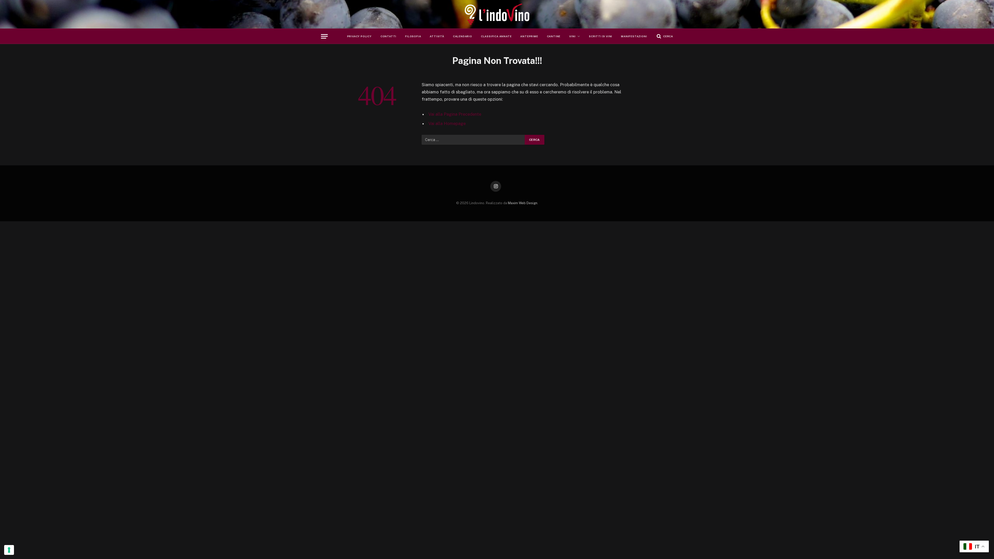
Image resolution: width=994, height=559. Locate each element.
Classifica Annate (496, 36)
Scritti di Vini (600, 36)
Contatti (388, 36)
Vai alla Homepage (447, 123)
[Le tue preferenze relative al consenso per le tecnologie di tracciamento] (9, 550)
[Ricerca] (664, 36)
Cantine (554, 36)
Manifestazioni (634, 36)
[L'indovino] (497, 14)
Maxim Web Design (522, 203)
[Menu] (324, 36)
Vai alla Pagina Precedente (454, 114)
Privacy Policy (359, 36)
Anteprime (529, 36)
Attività (437, 36)
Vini (572, 36)
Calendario (462, 36)
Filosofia (413, 36)
